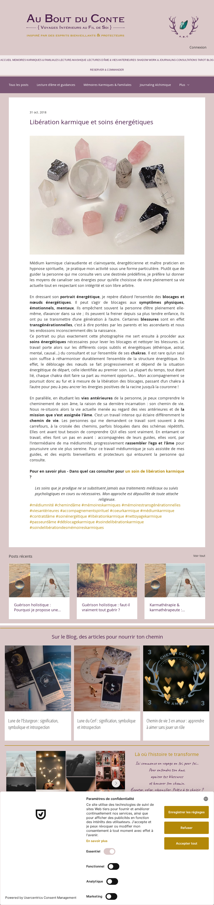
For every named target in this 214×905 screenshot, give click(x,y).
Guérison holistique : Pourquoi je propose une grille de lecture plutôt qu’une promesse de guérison (36, 607)
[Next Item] (116, 783)
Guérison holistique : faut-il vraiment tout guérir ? (106, 607)
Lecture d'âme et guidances (56, 85)
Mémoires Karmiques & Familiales (107, 85)
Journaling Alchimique (155, 85)
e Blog (69, 636)
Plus (182, 85)
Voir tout (199, 556)
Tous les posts (18, 85)
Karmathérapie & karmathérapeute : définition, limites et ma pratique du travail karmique (175, 607)
